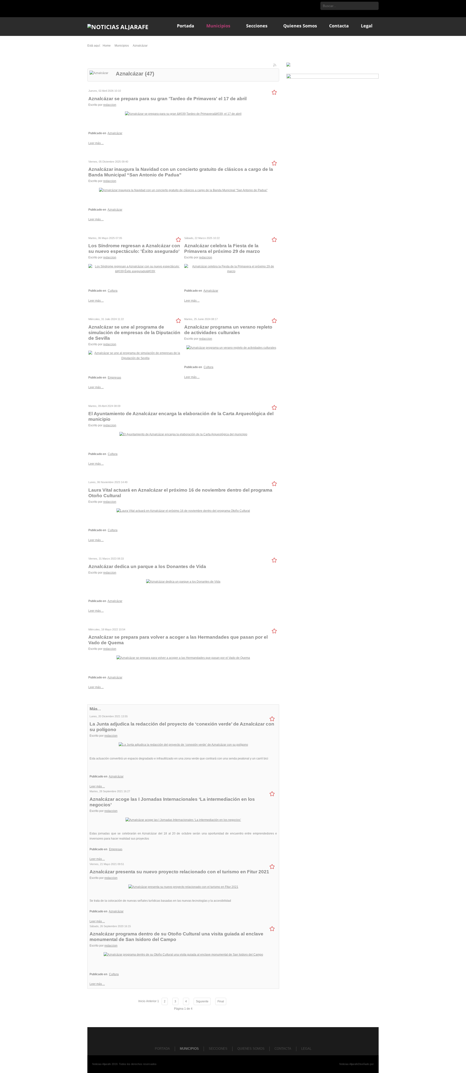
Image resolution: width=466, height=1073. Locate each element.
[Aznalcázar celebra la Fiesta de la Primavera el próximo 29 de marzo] (231, 268)
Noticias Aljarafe (348, 1064)
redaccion (109, 105)
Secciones (218, 1048)
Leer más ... (96, 143)
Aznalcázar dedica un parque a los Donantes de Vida (147, 566)
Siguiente (202, 1001)
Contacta (283, 1048)
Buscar (374, 6)
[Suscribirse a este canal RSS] (275, 65)
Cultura (112, 290)
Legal (306, 1048)
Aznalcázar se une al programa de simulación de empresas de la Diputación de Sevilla (134, 332)
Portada (162, 1048)
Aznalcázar (115, 133)
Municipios (189, 1048)
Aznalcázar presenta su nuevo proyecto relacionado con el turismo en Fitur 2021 (179, 871)
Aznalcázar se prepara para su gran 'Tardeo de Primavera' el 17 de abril (167, 98)
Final (220, 1001)
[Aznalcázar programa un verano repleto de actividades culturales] (231, 347)
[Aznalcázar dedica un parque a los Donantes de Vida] (183, 581)
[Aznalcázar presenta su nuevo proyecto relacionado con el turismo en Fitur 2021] (183, 887)
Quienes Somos (251, 1048)
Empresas (114, 377)
